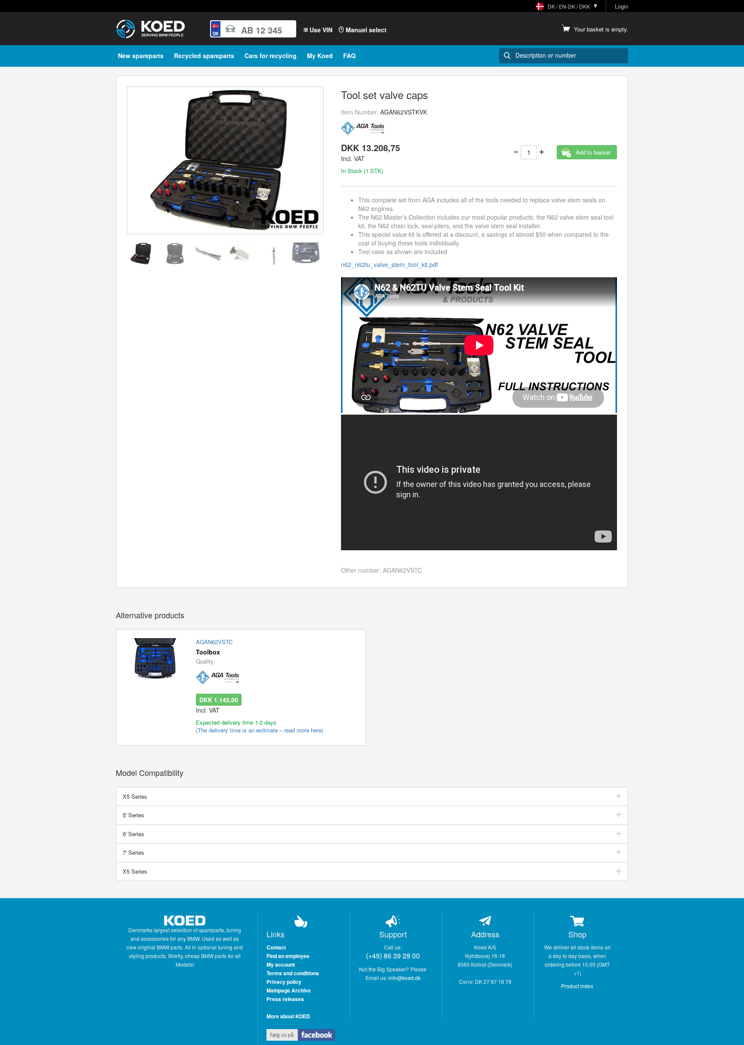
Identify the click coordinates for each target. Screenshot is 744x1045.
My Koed (320, 55)
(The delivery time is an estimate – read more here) (259, 730)
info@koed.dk (404, 977)
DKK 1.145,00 (218, 699)
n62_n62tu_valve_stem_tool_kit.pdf (389, 264)
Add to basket (593, 152)
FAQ (349, 55)
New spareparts (141, 55)
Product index (577, 985)
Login (621, 6)
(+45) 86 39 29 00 (393, 956)
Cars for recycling (271, 55)
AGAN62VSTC (214, 642)
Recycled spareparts (204, 55)
